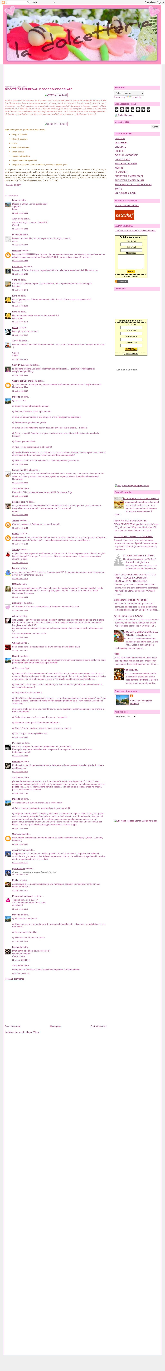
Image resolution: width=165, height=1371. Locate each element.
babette (15, 533)
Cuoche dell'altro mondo (23, 381)
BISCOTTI (18, 185)
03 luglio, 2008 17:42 (20, 772)
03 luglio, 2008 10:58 (20, 515)
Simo (14, 280)
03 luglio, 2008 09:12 (20, 483)
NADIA (15, 584)
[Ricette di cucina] (124, 219)
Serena (15, 520)
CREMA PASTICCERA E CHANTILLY (130, 521)
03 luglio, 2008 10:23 (20, 496)
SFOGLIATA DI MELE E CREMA (138, 555)
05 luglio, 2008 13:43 (20, 909)
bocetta (15, 568)
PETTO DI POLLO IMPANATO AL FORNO (133, 536)
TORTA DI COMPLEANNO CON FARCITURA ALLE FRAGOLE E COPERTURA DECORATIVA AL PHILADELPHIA (134, 578)
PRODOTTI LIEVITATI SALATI (129, 180)
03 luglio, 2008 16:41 (20, 737)
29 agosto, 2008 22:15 (20, 960)
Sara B (15, 549)
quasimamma (18, 850)
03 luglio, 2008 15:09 (20, 637)
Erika (14, 296)
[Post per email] (5, 185)
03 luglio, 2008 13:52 (20, 597)
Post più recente (12, 1026)
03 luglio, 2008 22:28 (20, 793)
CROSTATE (120, 147)
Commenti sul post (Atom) (27, 1032)
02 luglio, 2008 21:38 (20, 306)
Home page (55, 1026)
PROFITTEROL (130, 670)
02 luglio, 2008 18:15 (20, 245)
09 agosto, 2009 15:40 (20, 973)
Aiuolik (15, 341)
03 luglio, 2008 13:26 (20, 578)
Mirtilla (15, 880)
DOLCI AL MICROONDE (126, 155)
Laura (14, 200)
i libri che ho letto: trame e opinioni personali (135, 230)
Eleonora (16, 761)
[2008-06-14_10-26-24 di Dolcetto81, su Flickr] (56, 124)
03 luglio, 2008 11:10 (20, 528)
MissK (15, 327)
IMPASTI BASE (122, 159)
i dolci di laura (18, 502)
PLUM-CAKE (121, 172)
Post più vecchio (98, 1026)
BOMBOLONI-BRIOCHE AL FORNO (130, 600)
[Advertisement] (82, 71)
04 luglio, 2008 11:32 (20, 863)
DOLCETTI (120, 151)
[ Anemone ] (18, 266)
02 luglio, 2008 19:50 (20, 274)
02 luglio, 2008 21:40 (20, 322)
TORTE (118, 189)
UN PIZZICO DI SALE (125, 193)
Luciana (15, 947)
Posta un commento (14, 979)
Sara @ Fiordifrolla (21, 470)
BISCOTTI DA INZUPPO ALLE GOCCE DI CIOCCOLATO (38, 89)
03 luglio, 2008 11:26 (20, 544)
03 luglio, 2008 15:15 (20, 650)
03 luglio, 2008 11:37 (20, 563)
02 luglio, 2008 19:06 (20, 261)
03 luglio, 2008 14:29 (20, 610)
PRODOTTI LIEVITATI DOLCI (129, 176)
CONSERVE (121, 142)
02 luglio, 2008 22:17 (20, 335)
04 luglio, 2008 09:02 (20, 828)
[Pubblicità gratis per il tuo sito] (121, 282)
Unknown (16, 250)
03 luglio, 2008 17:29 (20, 756)
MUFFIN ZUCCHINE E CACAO (128, 616)
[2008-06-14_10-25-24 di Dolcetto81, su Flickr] (56, 95)
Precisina (16, 743)
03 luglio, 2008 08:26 (20, 375)
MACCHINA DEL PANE (126, 163)
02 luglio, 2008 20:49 (20, 290)
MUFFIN (119, 168)
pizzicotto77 (18, 603)
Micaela (15, 234)
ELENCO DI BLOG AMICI (127, 205)
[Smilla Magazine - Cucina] (124, 115)
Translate (136, 97)
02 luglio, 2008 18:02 (20, 213)
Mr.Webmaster (132, 276)
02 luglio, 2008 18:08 (20, 229)
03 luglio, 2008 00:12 (20, 359)
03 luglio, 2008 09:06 (20, 464)
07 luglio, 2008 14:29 (20, 941)
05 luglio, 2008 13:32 (20, 890)
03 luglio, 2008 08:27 (20, 391)
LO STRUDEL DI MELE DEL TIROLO (141, 498)
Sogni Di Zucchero (20, 365)
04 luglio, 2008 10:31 (20, 844)
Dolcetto (16, 397)
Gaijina (15, 643)
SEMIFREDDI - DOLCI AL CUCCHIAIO (133, 184)
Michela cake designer (22, 896)
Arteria (15, 616)
